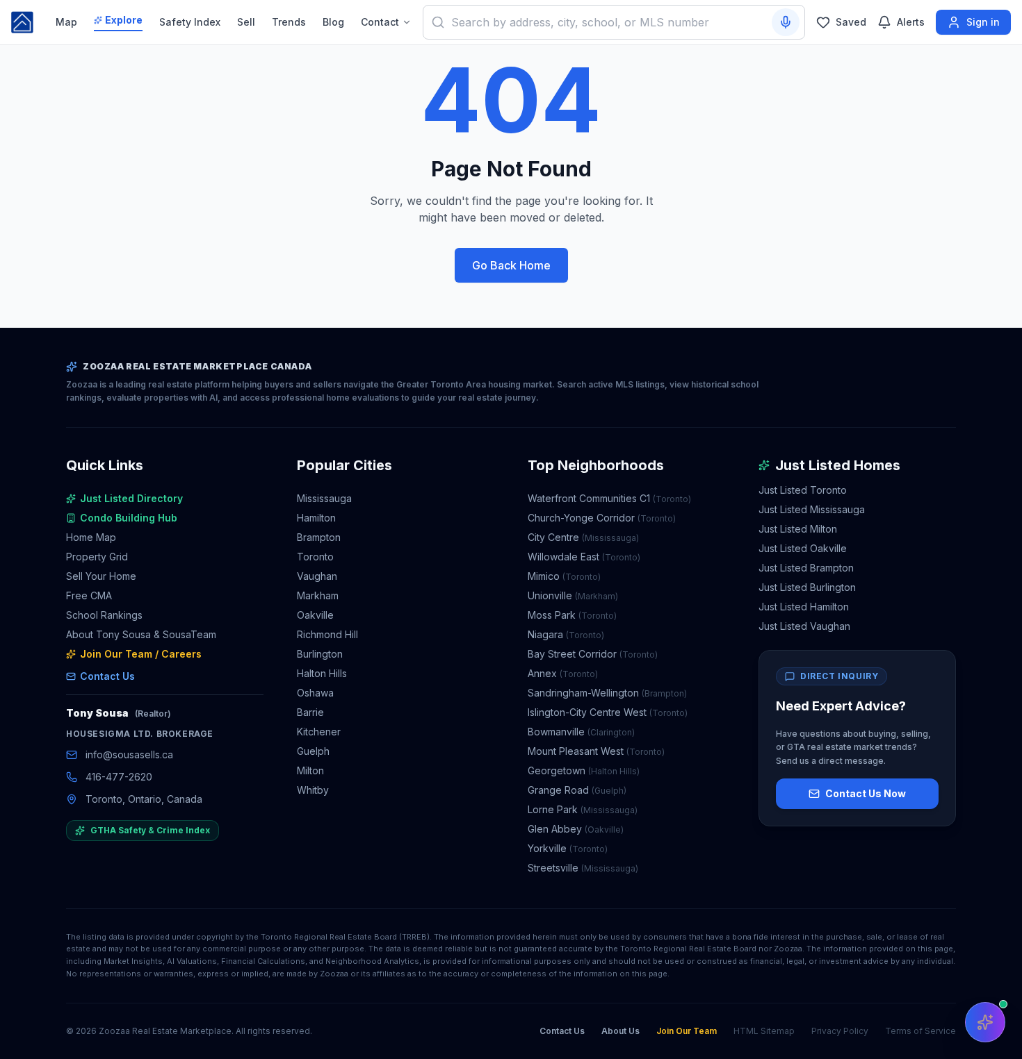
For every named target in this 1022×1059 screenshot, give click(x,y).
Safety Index (189, 22)
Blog (333, 22)
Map (66, 22)
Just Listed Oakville (803, 548)
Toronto (315, 556)
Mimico (564, 576)
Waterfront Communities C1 (609, 498)
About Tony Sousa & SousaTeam (141, 634)
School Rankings (104, 615)
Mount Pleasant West (596, 751)
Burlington (320, 654)
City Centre (583, 537)
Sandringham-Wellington (607, 693)
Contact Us (107, 676)
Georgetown (584, 770)
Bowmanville (581, 731)
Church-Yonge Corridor (602, 518)
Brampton (319, 537)
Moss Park (572, 615)
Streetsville (583, 868)
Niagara (566, 634)
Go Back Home (511, 265)
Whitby (313, 790)
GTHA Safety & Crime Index (150, 830)
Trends (289, 22)
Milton (310, 770)
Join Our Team (686, 1031)
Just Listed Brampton (806, 568)
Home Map (91, 537)
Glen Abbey (576, 829)
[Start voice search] (786, 22)
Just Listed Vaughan (804, 626)
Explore (124, 20)
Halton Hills (322, 673)
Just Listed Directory (131, 498)
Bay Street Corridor (593, 654)
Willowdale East (584, 556)
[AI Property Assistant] (985, 1022)
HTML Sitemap (764, 1031)
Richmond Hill (327, 634)
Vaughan (317, 576)
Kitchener (319, 731)
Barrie (310, 712)
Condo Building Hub (128, 518)
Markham (318, 595)
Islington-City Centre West (608, 712)
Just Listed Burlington (807, 587)
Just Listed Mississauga (812, 509)
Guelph (313, 751)
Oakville (315, 615)
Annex (563, 673)
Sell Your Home (101, 576)
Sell (246, 22)
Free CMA (89, 595)
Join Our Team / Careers (141, 654)
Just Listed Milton (798, 529)
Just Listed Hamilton (804, 606)
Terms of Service (920, 1031)
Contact (380, 22)
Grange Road (577, 790)
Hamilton (316, 518)
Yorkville (568, 848)
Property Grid (97, 556)
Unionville (573, 595)
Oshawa (315, 693)
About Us (620, 1031)
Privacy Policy (839, 1031)
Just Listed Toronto (803, 490)
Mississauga (324, 498)
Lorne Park (583, 809)
